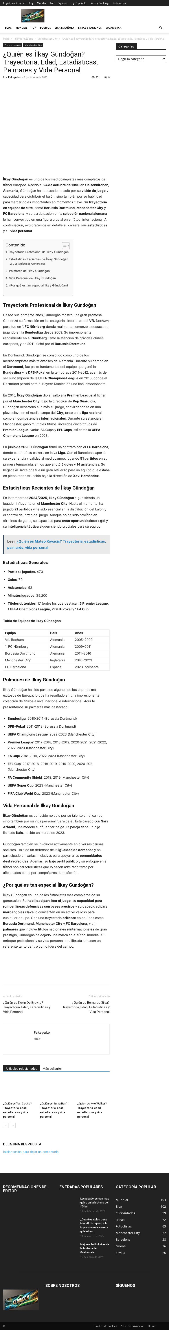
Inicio (6, 38)
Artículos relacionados (21, 1068)
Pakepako (14, 77)
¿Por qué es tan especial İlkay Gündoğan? (38, 285)
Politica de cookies (106, 1326)
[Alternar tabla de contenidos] (64, 245)
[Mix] (58, 87)
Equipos (62, 3)
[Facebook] (7, 87)
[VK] (68, 87)
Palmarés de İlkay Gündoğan (29, 271)
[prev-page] (6, 1125)
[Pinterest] (27, 87)
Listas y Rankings (99, 3)
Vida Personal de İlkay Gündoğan (32, 278)
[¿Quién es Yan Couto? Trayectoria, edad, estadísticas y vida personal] (19, 1089)
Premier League (23, 38)
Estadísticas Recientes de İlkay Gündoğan (38, 259)
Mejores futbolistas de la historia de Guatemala (94, 1248)
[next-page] (13, 1125)
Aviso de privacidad (132, 1326)
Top (52, 3)
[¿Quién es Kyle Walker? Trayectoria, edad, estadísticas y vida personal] (93, 1089)
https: (37, 1038)
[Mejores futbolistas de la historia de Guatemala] (68, 1248)
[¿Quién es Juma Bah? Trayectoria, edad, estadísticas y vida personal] (56, 1089)
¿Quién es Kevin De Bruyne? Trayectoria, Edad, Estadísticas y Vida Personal (26, 1007)
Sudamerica (119, 3)
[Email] (48, 87)
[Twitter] (17, 87)
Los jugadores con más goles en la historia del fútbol (94, 1202)
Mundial (41, 3)
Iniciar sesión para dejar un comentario (31, 1152)
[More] (78, 87)
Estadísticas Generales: (30, 263)
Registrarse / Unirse (14, 3)
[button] (160, 28)
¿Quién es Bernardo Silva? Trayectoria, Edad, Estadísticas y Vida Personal (86, 1007)
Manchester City (47, 38)
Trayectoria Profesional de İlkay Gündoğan (38, 252)
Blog (30, 3)
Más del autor (52, 1068)
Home (151, 1326)
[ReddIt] (37, 87)
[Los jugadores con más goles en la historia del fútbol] (68, 1203)
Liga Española (78, 3)
